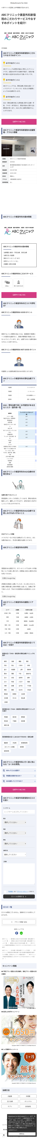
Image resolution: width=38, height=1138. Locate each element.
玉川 (5, 677)
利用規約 (11, 891)
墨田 (12, 690)
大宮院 (31, 617)
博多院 (31, 633)
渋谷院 (14, 743)
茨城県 (6, 717)
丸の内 (20, 690)
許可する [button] (22, 1133)
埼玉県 (6, 721)
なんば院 (31, 625)
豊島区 (6, 694)
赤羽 (12, 677)
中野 (5, 686)
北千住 (20, 686)
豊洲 (5, 673)
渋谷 (5, 665)
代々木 (14, 698)
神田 (5, 690)
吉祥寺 (20, 677)
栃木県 (14, 717)
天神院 (26, 633)
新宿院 (5, 48)
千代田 (29, 686)
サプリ (10, 1106)
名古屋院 (31, 621)
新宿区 (14, 694)
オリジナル (28, 1101)
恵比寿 (23, 698)
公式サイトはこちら (19, 121)
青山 (12, 665)
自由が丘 (28, 673)
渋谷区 (29, 690)
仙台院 (31, 613)
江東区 (6, 702)
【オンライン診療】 (9, 747)
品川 (5, 669)
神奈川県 (6, 725)
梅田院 (25, 625)
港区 (27, 661)
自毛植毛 (28, 1106)
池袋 (12, 661)
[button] (34, 544)
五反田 (23, 694)
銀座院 (6, 743)
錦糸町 (29, 669)
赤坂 (28, 665)
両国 (28, 682)
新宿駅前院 (24, 743)
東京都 (23, 721)
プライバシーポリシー (22, 891)
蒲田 (12, 673)
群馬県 (23, 717)
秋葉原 (13, 669)
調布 (28, 677)
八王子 (20, 682)
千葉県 (14, 721)
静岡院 (25, 621)
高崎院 (26, 617)
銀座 (20, 661)
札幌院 (26, 613)
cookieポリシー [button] (13, 1130)
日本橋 (6, 698)
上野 (21, 669)
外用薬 (28, 1096)
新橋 (12, 686)
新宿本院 (6, 751)
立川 (5, 682)
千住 (20, 673)
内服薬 (10, 1096)
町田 (12, 682)
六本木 (20, 665)
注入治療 (10, 1101)
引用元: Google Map (8, 578)
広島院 (29, 629)
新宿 (5, 661)
